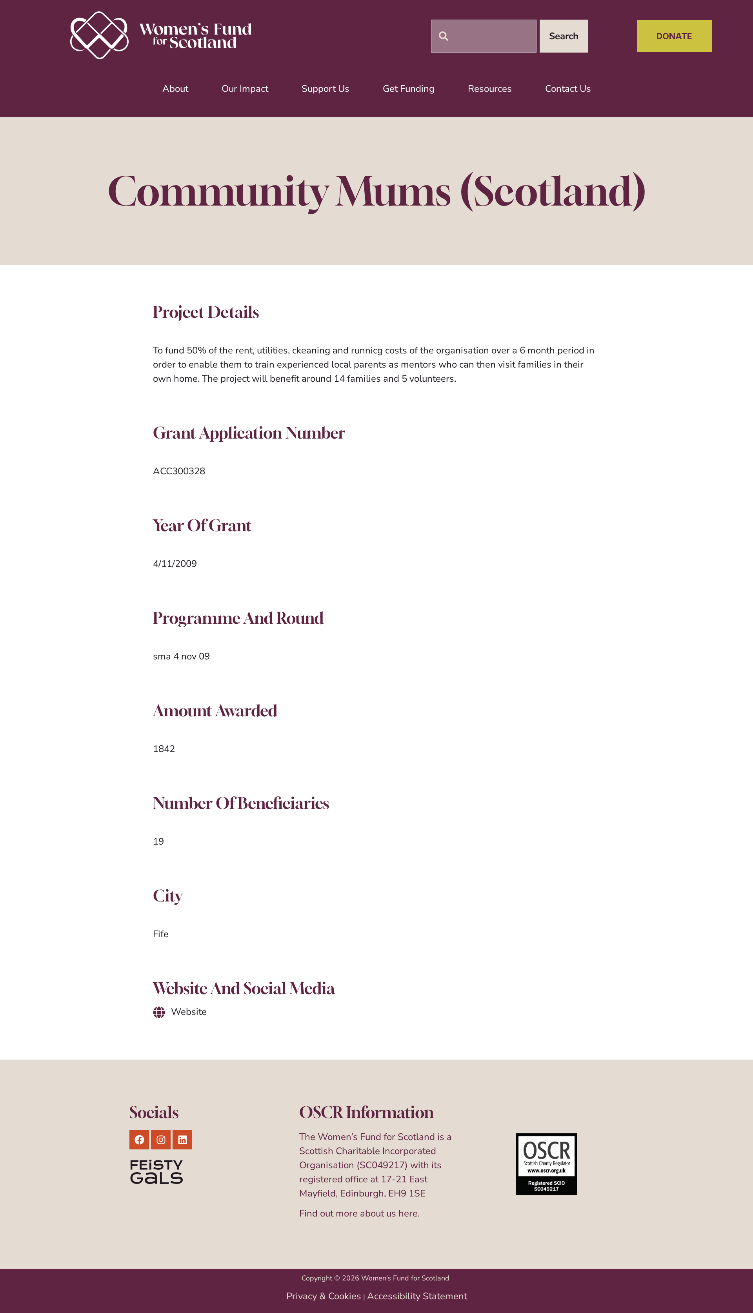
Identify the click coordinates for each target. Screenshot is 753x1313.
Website (189, 1011)
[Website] (159, 1012)
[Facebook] (139, 1139)
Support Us (325, 88)
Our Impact (245, 88)
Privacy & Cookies (323, 1296)
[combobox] (484, 36)
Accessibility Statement (417, 1296)
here (408, 1213)
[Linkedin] (182, 1139)
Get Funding (409, 88)
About (175, 88)
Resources (490, 88)
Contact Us (568, 88)
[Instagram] (161, 1139)
